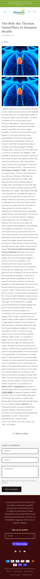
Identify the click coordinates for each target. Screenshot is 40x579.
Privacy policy (18, 571)
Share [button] (6, 42)
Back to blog (21, 434)
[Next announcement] (36, 3)
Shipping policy (27, 575)
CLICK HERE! (7, 392)
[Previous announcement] (4, 3)
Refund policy (28, 571)
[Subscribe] (32, 536)
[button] (4, 11)
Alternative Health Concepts (19, 568)
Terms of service (15, 575)
